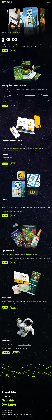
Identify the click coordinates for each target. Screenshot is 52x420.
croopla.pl (5, 153)
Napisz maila (6, 352)
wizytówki (45, 94)
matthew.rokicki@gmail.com (24, 344)
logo (10, 94)
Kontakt (13, 50)
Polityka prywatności (7, 410)
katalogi (4, 96)
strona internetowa (30, 94)
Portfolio (5, 50)
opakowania (9, 96)
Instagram (16, 352)
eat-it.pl (5, 159)
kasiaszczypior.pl (7, 157)
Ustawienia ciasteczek (7, 412)
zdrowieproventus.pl (8, 155)
